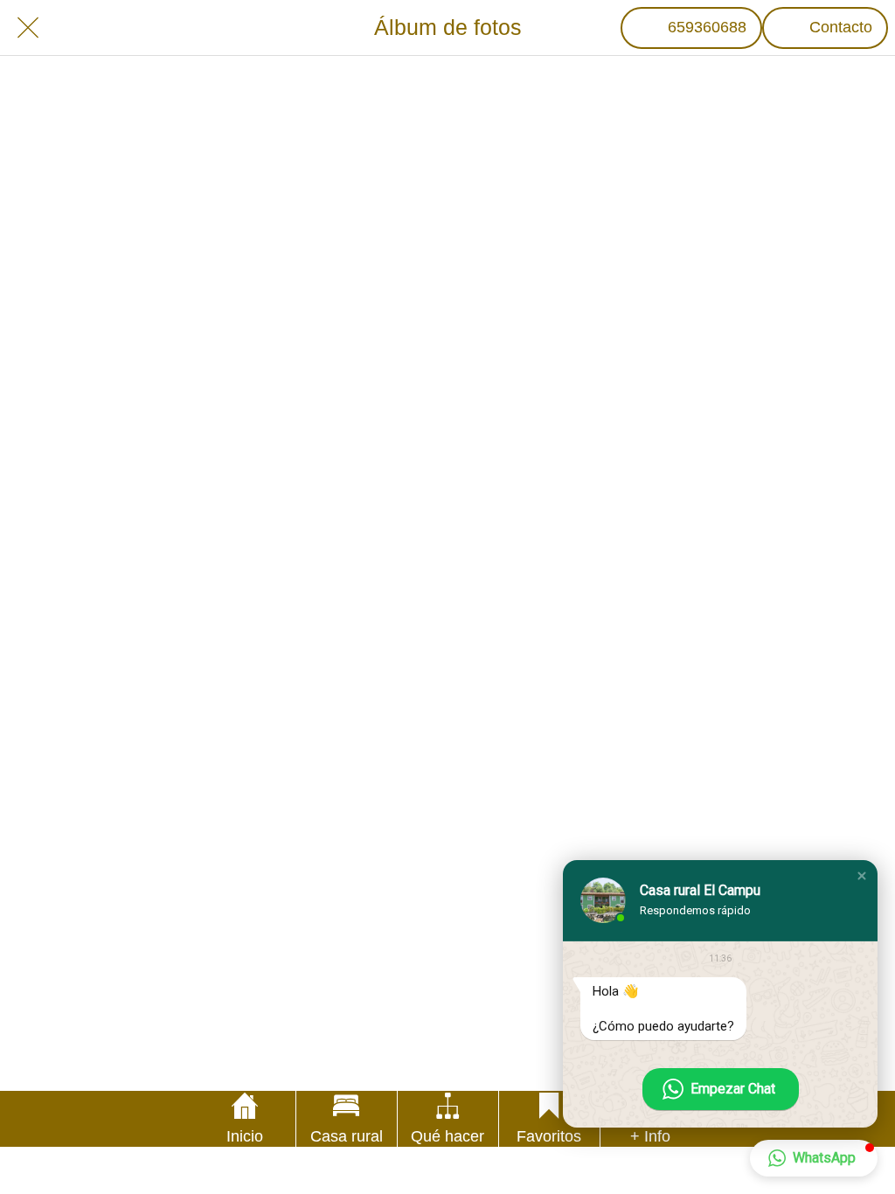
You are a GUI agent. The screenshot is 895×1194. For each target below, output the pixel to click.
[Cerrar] (27, 27)
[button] (862, 876)
